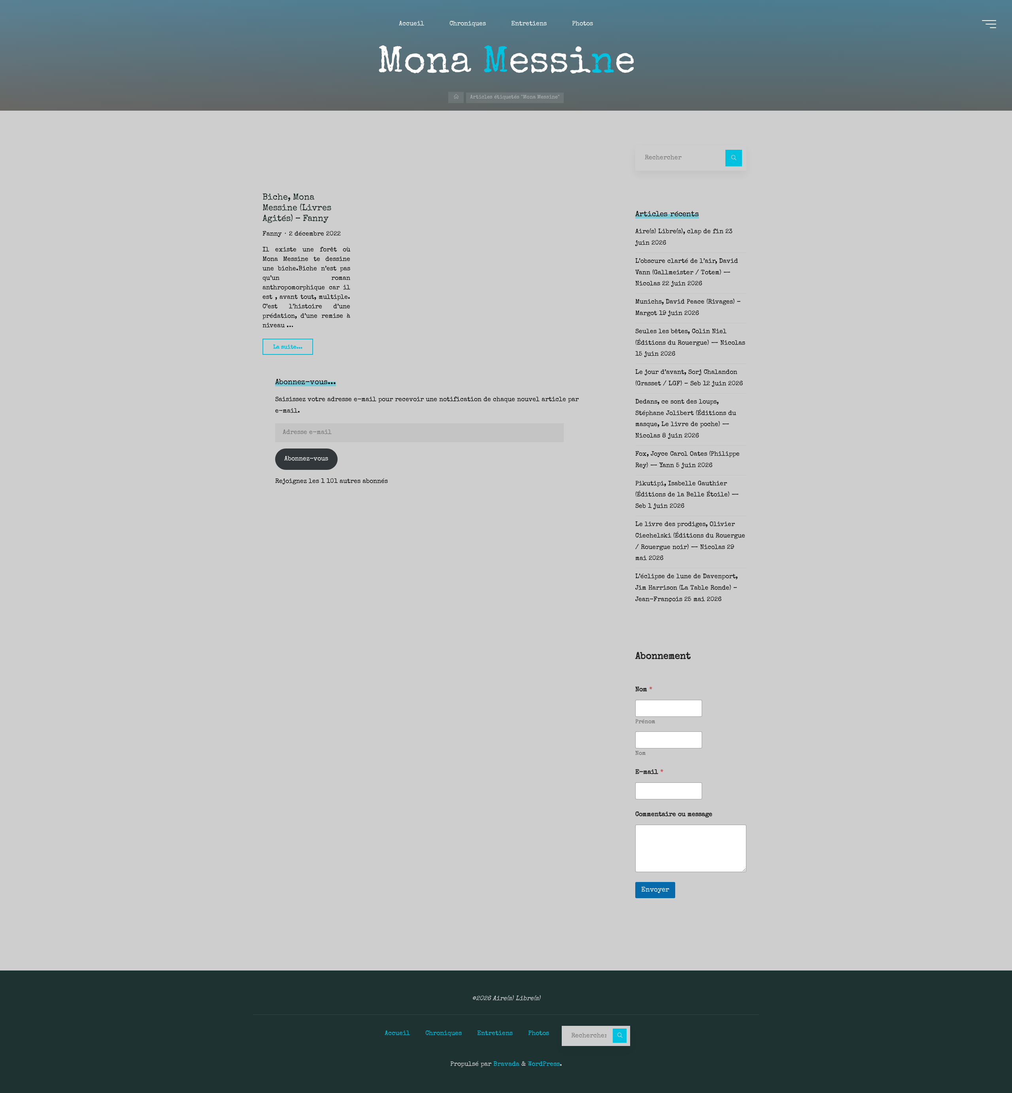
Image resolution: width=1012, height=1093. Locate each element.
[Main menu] (989, 24)
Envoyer (655, 890)
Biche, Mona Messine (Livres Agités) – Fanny (296, 208)
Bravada (505, 1064)
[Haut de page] (981, 1062)
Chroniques (443, 1034)
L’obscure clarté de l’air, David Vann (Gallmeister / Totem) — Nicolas (686, 273)
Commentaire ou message (673, 815)
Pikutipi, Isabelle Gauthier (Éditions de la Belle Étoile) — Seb (687, 495)
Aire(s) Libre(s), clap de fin (679, 232)
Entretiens (495, 1034)
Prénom (645, 722)
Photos (538, 1034)
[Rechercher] (733, 158)
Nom (640, 753)
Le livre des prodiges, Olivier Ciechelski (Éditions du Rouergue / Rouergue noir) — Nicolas (690, 536)
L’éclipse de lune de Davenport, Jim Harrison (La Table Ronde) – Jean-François (686, 588)
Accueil (397, 1034)
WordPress (544, 1064)
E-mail (649, 772)
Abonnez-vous (306, 459)
